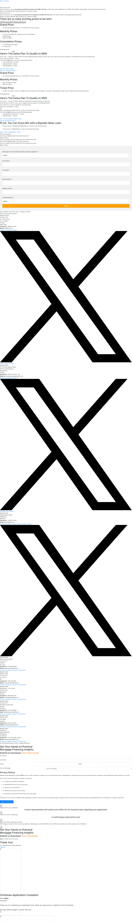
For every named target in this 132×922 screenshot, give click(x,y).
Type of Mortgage (5, 768)
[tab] (6, 22)
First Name (3, 755)
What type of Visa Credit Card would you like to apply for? (20, 152)
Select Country (5, 5)
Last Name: (6, 170)
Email (80, 764)
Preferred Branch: (8, 197)
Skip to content (4, 1)
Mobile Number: (7, 188)
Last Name (3, 760)
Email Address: (7, 179)
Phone (2, 764)
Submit (66, 206)
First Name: (6, 161)
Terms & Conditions (5, 51)
